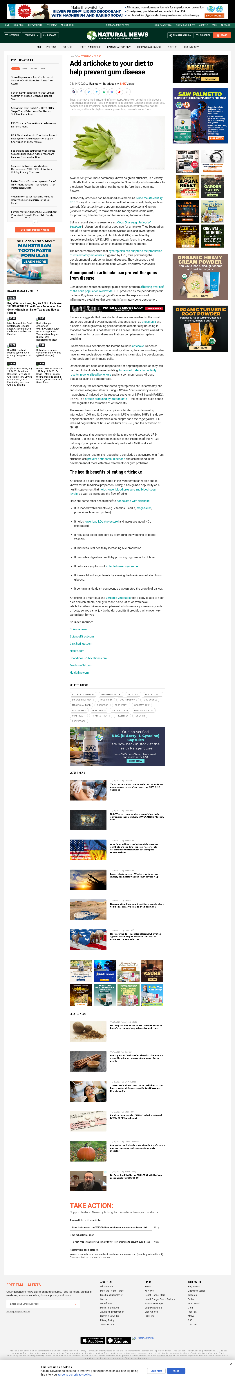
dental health (143, 99)
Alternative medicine (89, 56)
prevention (119, 109)
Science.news (79, 629)
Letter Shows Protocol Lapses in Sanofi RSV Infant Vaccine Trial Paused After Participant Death (33, 184)
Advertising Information (112, 1312)
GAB (190, 1320)
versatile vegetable (118, 598)
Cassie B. (128, 781)
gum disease (125, 105)
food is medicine (107, 102)
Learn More (156, 1371)
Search (227, 25)
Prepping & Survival (149, 47)
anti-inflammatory (111, 99)
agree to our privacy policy (74, 1374)
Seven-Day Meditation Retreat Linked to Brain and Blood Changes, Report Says (33, 96)
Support (104, 1299)
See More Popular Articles (35, 230)
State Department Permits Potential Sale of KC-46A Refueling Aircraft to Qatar (32, 80)
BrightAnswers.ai (163, 25)
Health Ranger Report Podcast (160, 1299)
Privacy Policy (107, 1320)
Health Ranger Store (155, 1295)
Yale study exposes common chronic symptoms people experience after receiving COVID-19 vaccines (136, 787)
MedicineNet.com (81, 665)
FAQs (214, 25)
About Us (203, 25)
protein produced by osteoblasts (106, 399)
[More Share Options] (127, 91)
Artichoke (129, 99)
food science (125, 102)
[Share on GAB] (104, 91)
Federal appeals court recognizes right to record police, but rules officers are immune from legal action (33, 154)
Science (172, 47)
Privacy (82, 1351)
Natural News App (154, 1303)
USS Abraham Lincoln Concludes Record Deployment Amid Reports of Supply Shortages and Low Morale (34, 138)
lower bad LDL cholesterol (102, 521)
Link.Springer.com (81, 643)
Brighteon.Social (196, 1291)
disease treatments (83, 700)
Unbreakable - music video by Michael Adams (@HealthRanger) (48, 353)
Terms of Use (107, 1324)
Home (6, 25)
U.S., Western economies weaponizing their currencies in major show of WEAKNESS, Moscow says (137, 817)
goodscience (109, 105)
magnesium (144, 508)
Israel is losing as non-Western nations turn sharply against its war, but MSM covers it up (134, 875)
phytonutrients (103, 109)
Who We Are (106, 1286)
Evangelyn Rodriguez (102, 83)
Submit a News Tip (109, 1316)
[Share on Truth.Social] (112, 91)
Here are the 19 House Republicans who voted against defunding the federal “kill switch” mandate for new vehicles (135, 936)
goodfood (158, 102)
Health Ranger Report (21, 290)
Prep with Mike (35, 25)
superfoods (144, 109)
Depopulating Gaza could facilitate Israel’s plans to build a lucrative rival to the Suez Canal (137, 905)
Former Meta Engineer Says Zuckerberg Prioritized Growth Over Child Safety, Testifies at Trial (34, 215)
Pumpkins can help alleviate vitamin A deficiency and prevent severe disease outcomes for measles (137, 1148)
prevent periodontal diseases (106, 459)
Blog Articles (151, 1312)
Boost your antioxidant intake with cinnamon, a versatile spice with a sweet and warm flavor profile (136, 1058)
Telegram (193, 1295)
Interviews (51, 25)
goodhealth (76, 105)
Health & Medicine (90, 47)
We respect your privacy (18, 1312)
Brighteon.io (194, 1286)
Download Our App (185, 25)
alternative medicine (88, 99)
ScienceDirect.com (82, 636)
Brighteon (18, 25)
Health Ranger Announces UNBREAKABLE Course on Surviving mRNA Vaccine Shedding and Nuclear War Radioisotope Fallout (47, 331)
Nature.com (77, 651)
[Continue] (76, 1304)
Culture (67, 47)
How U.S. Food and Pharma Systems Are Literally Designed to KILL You (20, 354)
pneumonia (149, 321)
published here (164, 1356)
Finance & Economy (119, 47)
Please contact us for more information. (90, 1257)
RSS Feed (149, 1316)
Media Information (109, 1307)
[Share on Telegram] (97, 91)
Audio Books (67, 25)
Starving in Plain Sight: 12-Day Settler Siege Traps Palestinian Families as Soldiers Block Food (32, 111)
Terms (91, 1351)
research (132, 109)
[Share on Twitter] (89, 91)
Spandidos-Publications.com (88, 658)
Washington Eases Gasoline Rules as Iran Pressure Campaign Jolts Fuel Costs (32, 199)
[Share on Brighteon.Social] (73, 91)
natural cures (141, 105)
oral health (88, 109)
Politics (51, 47)
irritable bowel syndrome (122, 566)
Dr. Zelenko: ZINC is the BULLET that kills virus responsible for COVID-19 (136, 1176)
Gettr (190, 1307)
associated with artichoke (133, 501)
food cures (90, 102)
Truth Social (194, 1303)
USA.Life (192, 1324)
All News (149, 1291)
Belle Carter (129, 841)
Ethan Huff (128, 811)
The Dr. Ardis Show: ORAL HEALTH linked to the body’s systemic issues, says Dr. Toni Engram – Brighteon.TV (136, 1088)
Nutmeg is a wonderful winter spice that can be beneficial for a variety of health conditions (136, 1027)
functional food (143, 102)
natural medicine (143, 710)
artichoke (138, 346)
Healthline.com (79, 672)
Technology (191, 47)
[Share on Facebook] (81, 91)
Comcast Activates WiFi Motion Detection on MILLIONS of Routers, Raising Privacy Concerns (32, 169)
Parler (191, 1299)
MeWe (191, 1316)
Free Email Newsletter (111, 1295)
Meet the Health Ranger (112, 1291)
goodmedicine (92, 105)
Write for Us (106, 1303)
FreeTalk (192, 1312)
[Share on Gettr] (120, 91)
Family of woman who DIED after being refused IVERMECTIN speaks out (136, 1116)
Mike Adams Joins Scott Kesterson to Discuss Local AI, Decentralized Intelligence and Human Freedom (19, 329)
